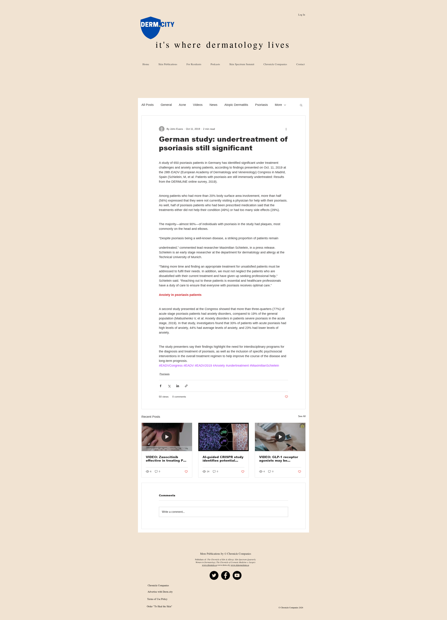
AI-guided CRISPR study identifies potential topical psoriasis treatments (223, 458)
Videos (198, 105)
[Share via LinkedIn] (177, 386)
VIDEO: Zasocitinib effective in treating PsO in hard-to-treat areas (167, 458)
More (278, 105)
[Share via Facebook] (160, 386)
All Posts (147, 105)
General (166, 105)
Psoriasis (261, 105)
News (213, 105)
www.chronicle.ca (209, 565)
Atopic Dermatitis (236, 105)
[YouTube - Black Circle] (237, 575)
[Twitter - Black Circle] (214, 575)
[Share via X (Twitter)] (169, 386)
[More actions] (286, 129)
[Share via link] (186, 386)
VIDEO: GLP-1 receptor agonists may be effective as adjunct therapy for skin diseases (278, 458)
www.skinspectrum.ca (240, 565)
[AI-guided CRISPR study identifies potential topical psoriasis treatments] (223, 437)
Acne (182, 105)
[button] (301, 105)
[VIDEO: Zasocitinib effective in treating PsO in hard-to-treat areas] (167, 437)
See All (302, 416)
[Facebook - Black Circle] (225, 575)
